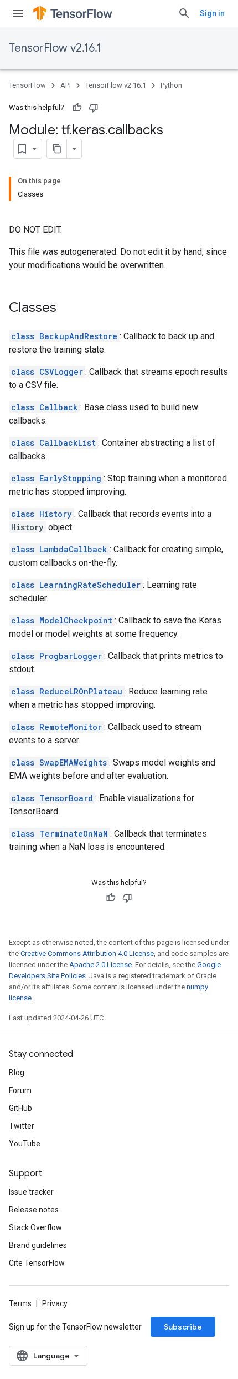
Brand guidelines (38, 1245)
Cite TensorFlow (37, 1263)
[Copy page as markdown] (57, 148)
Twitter (21, 1125)
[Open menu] (18, 13)
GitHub (20, 1108)
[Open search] (184, 13)
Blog (16, 1072)
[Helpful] (77, 107)
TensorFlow (27, 85)
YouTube (24, 1143)
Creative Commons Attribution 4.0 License (87, 953)
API (65, 85)
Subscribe (183, 1327)
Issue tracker (31, 1191)
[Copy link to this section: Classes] (67, 308)
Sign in (212, 13)
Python (171, 85)
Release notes (34, 1209)
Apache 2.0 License (100, 964)
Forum (20, 1090)
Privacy (55, 1303)
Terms (20, 1303)
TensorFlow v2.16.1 (55, 48)
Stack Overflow (35, 1227)
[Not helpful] (93, 107)
